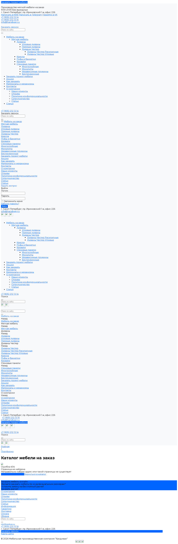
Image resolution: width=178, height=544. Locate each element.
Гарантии (6, 509)
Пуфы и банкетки (26, 59)
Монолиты (27, 69)
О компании (13, 89)
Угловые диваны (31, 44)
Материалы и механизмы (20, 84)
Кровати (21, 61)
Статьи (15, 101)
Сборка (5, 516)
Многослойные (30, 66)
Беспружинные (30, 74)
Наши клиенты (19, 91)
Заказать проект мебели (14, 2)
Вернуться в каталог (35, 474)
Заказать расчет (9, 489)
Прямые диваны (31, 47)
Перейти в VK (49, 15)
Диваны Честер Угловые (40, 54)
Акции (10, 79)
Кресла (20, 56)
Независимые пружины (35, 71)
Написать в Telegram (30, 15)
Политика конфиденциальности (29, 96)
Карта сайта (7, 534)
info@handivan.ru (10, 22)
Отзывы (15, 94)
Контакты (11, 86)
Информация (8, 506)
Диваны (21, 42)
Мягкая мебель (19, 39)
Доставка (6, 511)
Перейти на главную (12, 474)
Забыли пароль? (10, 204)
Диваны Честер (30, 49)
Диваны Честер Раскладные (43, 51)
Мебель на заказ (15, 37)
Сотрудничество (20, 98)
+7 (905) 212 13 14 (10, 17)
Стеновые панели (26, 64)
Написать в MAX (10, 15)
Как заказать (13, 81)
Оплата (5, 514)
